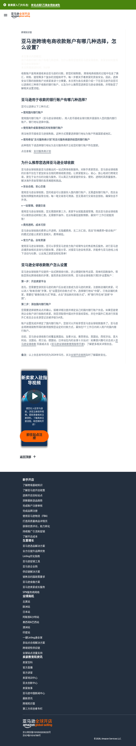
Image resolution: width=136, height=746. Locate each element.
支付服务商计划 (42, 151)
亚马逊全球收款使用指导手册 (68, 343)
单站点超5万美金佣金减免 (45, 4)
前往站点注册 (34, 436)
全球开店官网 (78, 354)
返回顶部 (25, 457)
